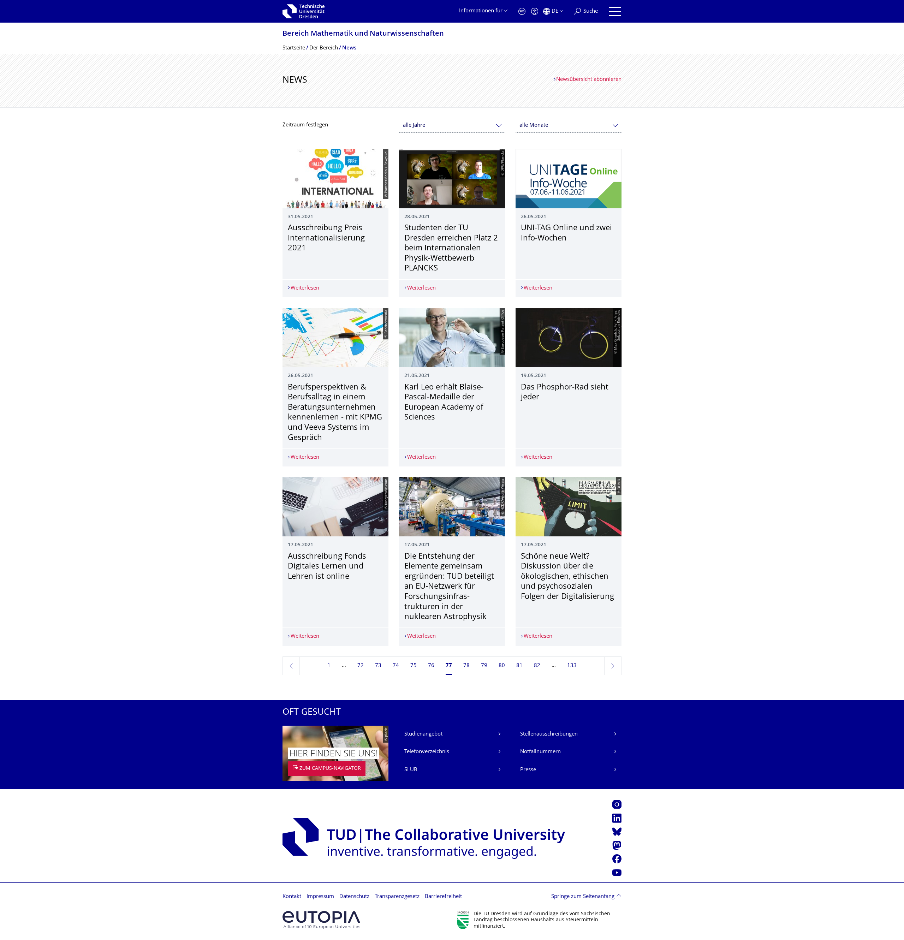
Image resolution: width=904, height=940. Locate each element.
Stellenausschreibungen (549, 734)
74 (396, 665)
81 (519, 665)
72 (360, 665)
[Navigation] (615, 11)
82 (537, 665)
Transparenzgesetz (397, 896)
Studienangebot (423, 734)
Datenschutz (354, 896)
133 (572, 665)
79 (484, 665)
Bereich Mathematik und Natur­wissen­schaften (363, 34)
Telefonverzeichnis (426, 752)
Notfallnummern (540, 752)
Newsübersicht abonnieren (589, 79)
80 (502, 665)
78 (466, 665)
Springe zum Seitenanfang (582, 896)
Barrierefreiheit (443, 896)
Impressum (320, 896)
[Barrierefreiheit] (535, 11)
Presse (528, 770)
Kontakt (291, 896)
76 (431, 665)
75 (413, 665)
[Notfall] (522, 11)
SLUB (410, 770)
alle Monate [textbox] (533, 125)
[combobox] (452, 125)
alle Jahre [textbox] (414, 125)
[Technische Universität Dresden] (303, 11)
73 (378, 665)
